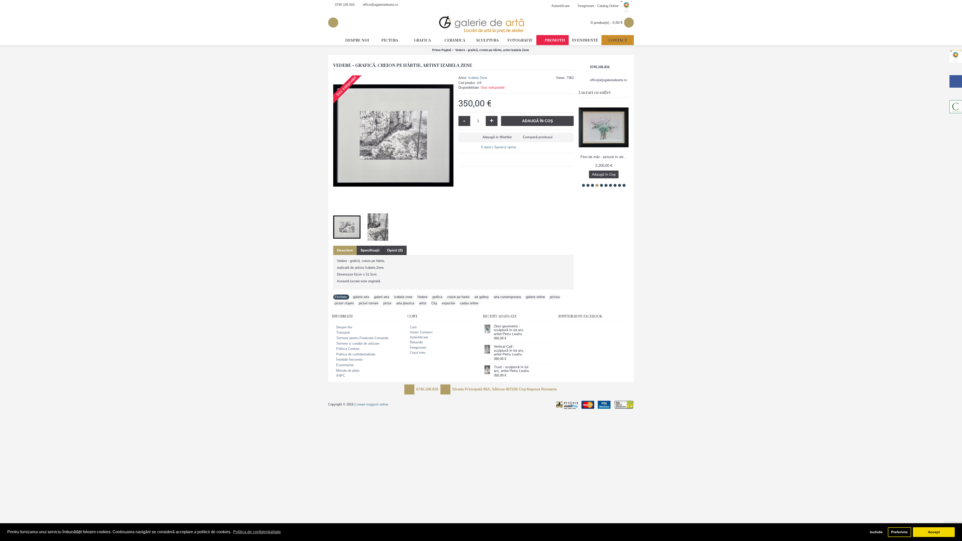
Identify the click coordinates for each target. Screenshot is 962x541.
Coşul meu (417, 352)
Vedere (422, 297)
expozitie (448, 303)
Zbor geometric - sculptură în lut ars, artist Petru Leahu (509, 330)
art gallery (481, 297)
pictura (555, 297)
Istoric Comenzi (421, 332)
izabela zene (403, 297)
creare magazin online (372, 404)
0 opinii (486, 147)
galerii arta (381, 297)
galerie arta (361, 297)
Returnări (416, 342)
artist (422, 303)
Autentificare (419, 337)
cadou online (469, 303)
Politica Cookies (348, 349)
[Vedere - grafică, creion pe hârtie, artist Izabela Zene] (393, 135)
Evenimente (344, 365)
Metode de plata (347, 370)
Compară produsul (537, 137)
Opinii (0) (395, 250)
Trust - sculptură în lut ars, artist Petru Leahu (511, 369)
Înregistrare (418, 347)
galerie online (535, 297)
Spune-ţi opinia (505, 147)
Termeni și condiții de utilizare (357, 343)
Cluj (434, 303)
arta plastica (405, 303)
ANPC (340, 376)
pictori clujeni (344, 303)
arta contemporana (507, 297)
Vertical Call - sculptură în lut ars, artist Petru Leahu (509, 350)
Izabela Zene (477, 78)
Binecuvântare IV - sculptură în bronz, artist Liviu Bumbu (604, 157)
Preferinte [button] (899, 532)
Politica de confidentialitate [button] (257, 532)
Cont (413, 327)
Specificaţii (370, 250)
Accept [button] (934, 532)
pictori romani (368, 303)
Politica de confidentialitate (355, 354)
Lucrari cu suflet (595, 92)
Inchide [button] (876, 532)
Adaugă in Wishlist (497, 137)
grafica (437, 297)
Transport (343, 333)
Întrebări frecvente (349, 360)
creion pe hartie (458, 297)
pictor (387, 303)
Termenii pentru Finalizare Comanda (362, 338)
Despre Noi (344, 327)
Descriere (345, 250)
